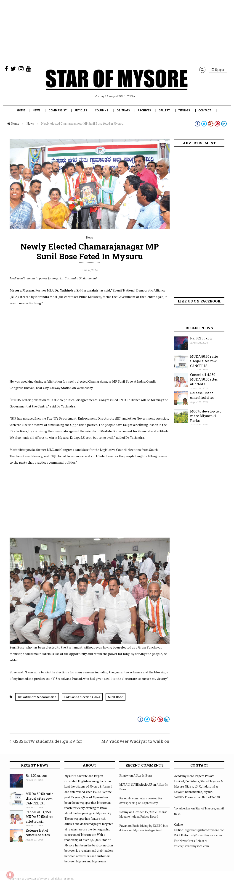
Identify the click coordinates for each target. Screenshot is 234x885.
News (36, 110)
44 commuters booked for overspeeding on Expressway (140, 800)
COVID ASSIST (58, 110)
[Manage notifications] (10, 875)
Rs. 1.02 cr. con (201, 338)
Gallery (164, 110)
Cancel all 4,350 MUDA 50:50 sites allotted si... (204, 379)
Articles (80, 110)
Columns (101, 110)
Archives (144, 110)
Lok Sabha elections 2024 (82, 697)
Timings (184, 110)
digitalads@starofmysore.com (205, 830)
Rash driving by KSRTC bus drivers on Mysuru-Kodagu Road (143, 828)
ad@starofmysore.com (206, 835)
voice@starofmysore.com (191, 846)
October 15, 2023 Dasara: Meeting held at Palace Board (143, 814)
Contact (204, 110)
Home (21, 110)
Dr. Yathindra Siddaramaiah (37, 697)
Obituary (123, 110)
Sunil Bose (115, 697)
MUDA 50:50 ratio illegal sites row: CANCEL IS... (204, 361)
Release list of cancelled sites (202, 395)
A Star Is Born (142, 775)
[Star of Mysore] (116, 85)
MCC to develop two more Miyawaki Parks (205, 416)
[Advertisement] (117, 32)
